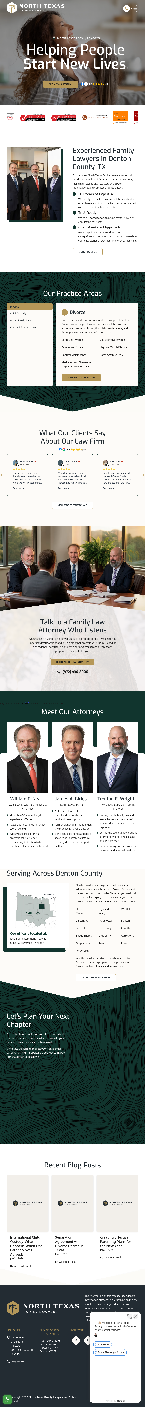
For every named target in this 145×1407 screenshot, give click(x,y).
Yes (77, 710)
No (67, 710)
